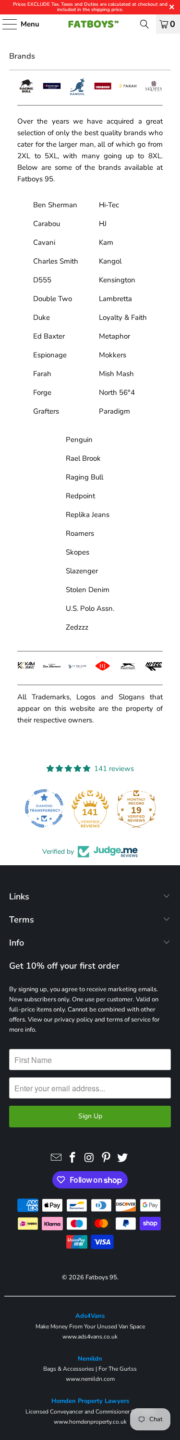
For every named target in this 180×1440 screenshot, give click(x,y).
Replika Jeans (87, 514)
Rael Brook (83, 458)
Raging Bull (84, 477)
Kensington (117, 280)
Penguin (79, 439)
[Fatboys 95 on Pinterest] (106, 1158)
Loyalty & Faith (123, 317)
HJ (103, 223)
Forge (42, 392)
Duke (41, 317)
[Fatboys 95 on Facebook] (73, 1158)
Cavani (44, 242)
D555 (42, 280)
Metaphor (114, 336)
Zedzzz (77, 627)
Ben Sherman (55, 205)
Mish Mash (116, 374)
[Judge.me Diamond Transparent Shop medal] (29, 808)
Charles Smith (55, 261)
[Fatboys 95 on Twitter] (123, 1158)
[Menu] (5, 24)
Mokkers (112, 355)
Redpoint (80, 496)
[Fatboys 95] (90, 24)
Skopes (77, 552)
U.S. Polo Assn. (90, 608)
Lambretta (115, 298)
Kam (106, 242)
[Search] (144, 24)
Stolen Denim (87, 589)
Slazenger (82, 571)
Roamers (80, 533)
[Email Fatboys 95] (56, 1158)
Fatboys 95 (101, 1277)
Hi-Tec (109, 205)
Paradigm (114, 411)
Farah (42, 374)
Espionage (50, 355)
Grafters (46, 411)
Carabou (46, 223)
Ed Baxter (49, 336)
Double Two (52, 298)
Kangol (110, 261)
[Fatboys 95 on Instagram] (90, 1158)
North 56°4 (117, 392)
